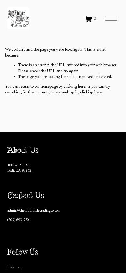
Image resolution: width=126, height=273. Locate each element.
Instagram (14, 267)
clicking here (74, 87)
